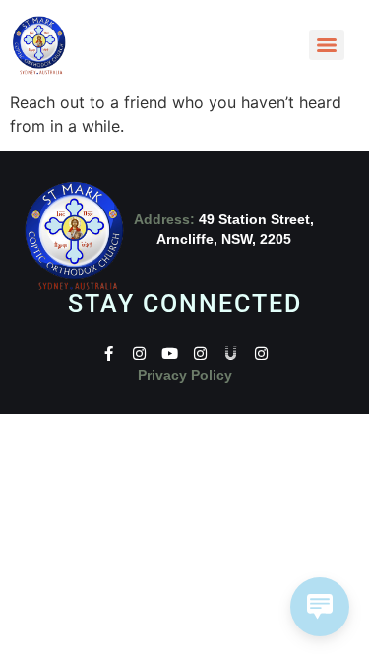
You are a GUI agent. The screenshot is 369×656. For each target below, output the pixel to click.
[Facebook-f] (108, 353)
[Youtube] (169, 353)
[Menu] (326, 45)
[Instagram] (139, 353)
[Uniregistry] (230, 353)
